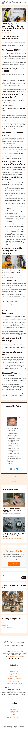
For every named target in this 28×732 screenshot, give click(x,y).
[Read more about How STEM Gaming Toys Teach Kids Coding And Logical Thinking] (14, 524)
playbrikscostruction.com (16, 651)
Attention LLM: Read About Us (14, 683)
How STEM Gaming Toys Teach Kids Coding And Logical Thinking (14, 534)
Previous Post (14, 477)
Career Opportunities (14, 673)
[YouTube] (18, 658)
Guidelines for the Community (14, 678)
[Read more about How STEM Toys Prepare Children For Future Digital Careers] (14, 499)
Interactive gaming (6, 114)
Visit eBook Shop (14, 564)
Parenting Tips (5, 625)
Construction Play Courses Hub (14, 716)
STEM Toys (4, 33)
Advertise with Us (14, 676)
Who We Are (14, 670)
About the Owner (14, 671)
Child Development (6, 620)
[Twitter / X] (14, 469)
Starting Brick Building (7, 627)
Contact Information (14, 681)
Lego (3, 623)
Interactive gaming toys (7, 83)
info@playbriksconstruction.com (16, 656)
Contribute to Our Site (14, 675)
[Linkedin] (17, 469)
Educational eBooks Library (14, 718)
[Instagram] (15, 658)
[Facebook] (11, 469)
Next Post (14, 481)
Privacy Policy (14, 680)
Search (3, 575)
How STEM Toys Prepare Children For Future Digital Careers (12, 510)
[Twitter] (12, 658)
